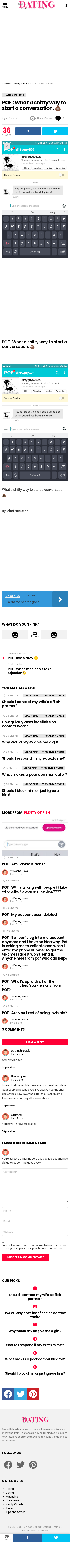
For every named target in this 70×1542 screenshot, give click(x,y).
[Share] (27, 1538)
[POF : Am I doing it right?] (35, 837)
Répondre (8, 1067)
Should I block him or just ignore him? (30, 792)
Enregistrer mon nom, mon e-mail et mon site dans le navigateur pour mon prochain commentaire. (34, 1247)
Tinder (10, 1508)
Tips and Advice (53, 695)
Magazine (31, 695)
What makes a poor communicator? (34, 774)
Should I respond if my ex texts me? (33, 758)
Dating (10, 1488)
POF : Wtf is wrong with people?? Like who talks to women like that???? (34, 889)
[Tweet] (56, 1538)
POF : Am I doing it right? (23, 864)
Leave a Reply (35, 1042)
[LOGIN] (66, 5)
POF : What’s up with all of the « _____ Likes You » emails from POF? (31, 985)
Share (7, 146)
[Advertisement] (35, 45)
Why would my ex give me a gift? (31, 742)
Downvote (54, 634)
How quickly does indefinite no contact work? (29, 724)
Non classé (12, 1500)
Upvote (15, 634)
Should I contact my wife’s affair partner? (31, 703)
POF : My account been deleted (29, 914)
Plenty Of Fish (37, 812)
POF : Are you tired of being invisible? (34, 1012)
